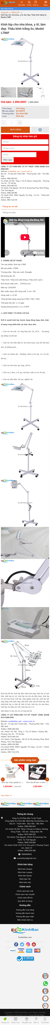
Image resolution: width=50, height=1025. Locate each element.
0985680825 (27, 854)
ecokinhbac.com (14, 171)
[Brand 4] (9, 804)
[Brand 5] (25, 804)
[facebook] (40, 130)
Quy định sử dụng (25, 901)
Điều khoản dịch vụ (25, 920)
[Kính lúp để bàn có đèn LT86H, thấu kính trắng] (37, 772)
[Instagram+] (28, 944)
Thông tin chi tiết (10, 206)
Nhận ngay (7, 160)
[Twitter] (22, 944)
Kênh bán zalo (25, 882)
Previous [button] (3, 779)
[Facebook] (16, 944)
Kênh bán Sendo (25, 876)
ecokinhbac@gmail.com (26, 858)
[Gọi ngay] (45, 991)
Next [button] (47, 779)
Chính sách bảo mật (25, 891)
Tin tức (29, 5)
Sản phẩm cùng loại (25, 760)
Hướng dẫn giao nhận (25, 916)
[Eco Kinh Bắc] (25, 929)
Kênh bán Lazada (25, 872)
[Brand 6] (41, 804)
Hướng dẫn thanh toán (25, 913)
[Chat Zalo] (45, 1006)
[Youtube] (34, 944)
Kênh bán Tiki (25, 879)
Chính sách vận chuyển (25, 894)
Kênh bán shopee (25, 869)
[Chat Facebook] (45, 998)
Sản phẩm (21, 5)
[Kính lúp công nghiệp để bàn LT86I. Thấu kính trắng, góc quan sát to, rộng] (12, 772)
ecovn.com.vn (27, 171)
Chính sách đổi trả (25, 898)
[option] (8, 92)
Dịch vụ (35, 5)
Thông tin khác (9, 213)
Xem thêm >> (6, 795)
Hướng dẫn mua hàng (25, 910)
